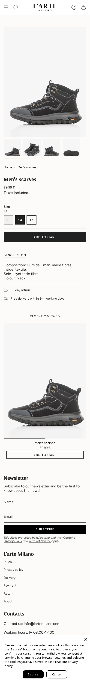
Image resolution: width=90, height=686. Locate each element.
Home (8, 167)
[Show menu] (6, 7)
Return (9, 594)
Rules (8, 562)
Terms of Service (40, 541)
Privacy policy (13, 570)
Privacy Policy (13, 541)
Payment (10, 586)
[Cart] (83, 7)
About (8, 601)
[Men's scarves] (45, 381)
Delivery (9, 578)
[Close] (86, 639)
